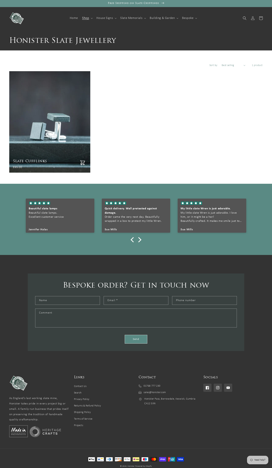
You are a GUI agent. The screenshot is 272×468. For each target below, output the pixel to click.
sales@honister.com (155, 392)
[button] (87, 18)
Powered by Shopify (143, 466)
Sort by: (213, 65)
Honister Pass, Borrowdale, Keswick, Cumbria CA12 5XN (170, 401)
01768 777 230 (152, 386)
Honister (131, 466)
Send (136, 339)
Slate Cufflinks (30, 161)
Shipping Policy (82, 412)
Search (78, 392)
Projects (78, 425)
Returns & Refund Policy (87, 405)
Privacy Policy (81, 399)
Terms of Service (83, 419)
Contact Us (80, 386)
